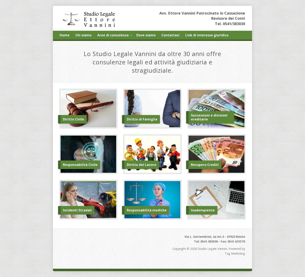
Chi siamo (83, 35)
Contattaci (170, 35)
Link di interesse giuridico (206, 35)
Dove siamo (146, 35)
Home (65, 35)
